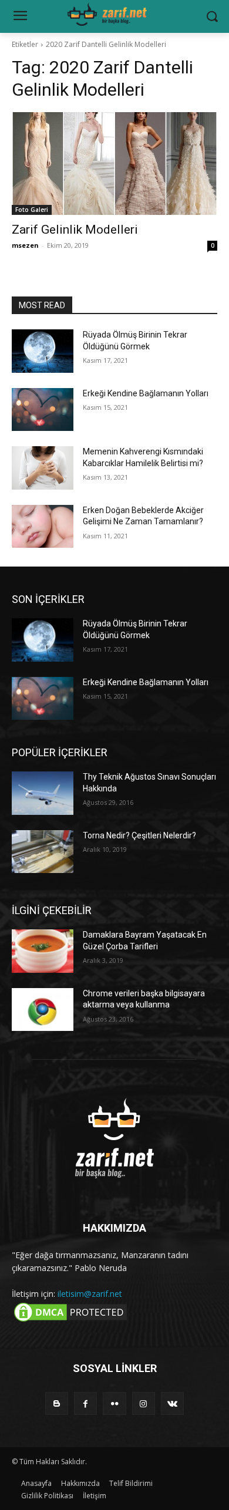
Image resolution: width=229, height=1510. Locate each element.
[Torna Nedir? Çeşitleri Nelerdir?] (42, 852)
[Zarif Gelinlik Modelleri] (114, 163)
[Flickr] (114, 1403)
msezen (25, 245)
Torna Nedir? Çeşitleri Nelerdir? (139, 835)
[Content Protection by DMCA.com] (70, 1320)
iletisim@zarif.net (90, 1293)
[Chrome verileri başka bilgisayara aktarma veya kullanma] (42, 1010)
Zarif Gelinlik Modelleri (75, 230)
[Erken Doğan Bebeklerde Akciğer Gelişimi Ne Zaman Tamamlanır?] (42, 526)
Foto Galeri (31, 209)
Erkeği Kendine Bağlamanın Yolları (145, 393)
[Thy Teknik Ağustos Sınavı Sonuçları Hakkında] (42, 793)
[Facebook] (85, 1403)
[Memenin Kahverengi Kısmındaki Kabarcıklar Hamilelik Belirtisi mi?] (42, 468)
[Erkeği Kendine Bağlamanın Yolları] (42, 410)
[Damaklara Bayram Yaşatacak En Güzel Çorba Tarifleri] (42, 951)
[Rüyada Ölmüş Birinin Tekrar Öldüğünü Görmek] (42, 351)
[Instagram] (143, 1403)
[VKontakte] (172, 1403)
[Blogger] (56, 1403)
